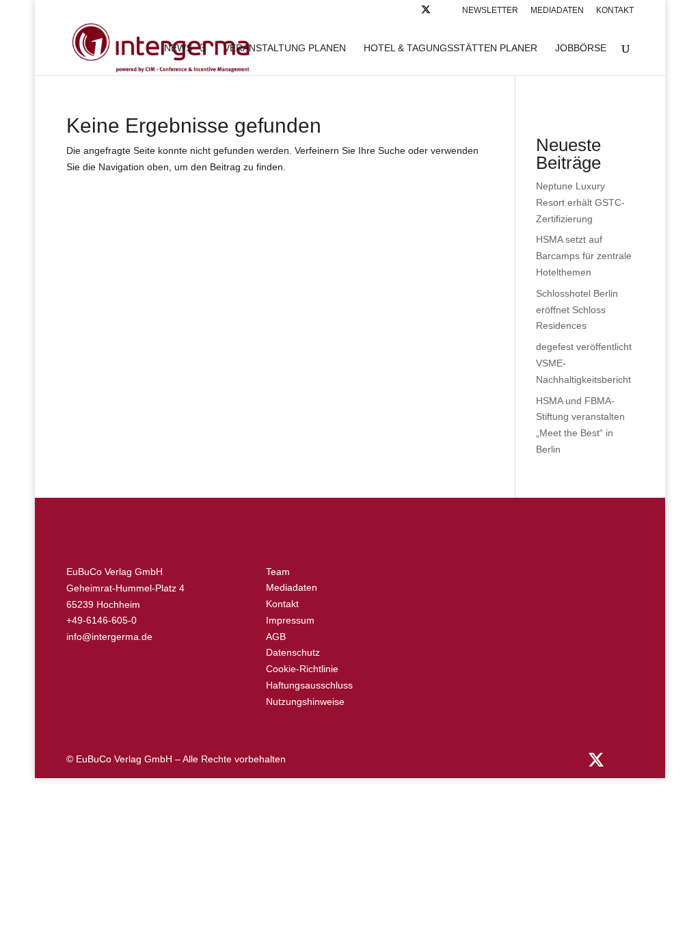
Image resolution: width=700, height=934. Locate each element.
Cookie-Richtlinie (302, 668)
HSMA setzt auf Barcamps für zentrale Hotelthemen (584, 256)
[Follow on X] (426, 13)
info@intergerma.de (109, 636)
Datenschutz (293, 652)
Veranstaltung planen (285, 48)
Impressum (290, 620)
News (178, 48)
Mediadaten (557, 10)
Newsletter (490, 10)
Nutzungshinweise (305, 701)
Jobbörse (580, 48)
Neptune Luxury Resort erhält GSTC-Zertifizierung (580, 202)
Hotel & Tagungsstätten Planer (450, 48)
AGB (276, 636)
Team (278, 571)
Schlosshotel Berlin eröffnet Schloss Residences (577, 310)
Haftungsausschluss (309, 685)
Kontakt (615, 10)
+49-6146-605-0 (101, 620)
